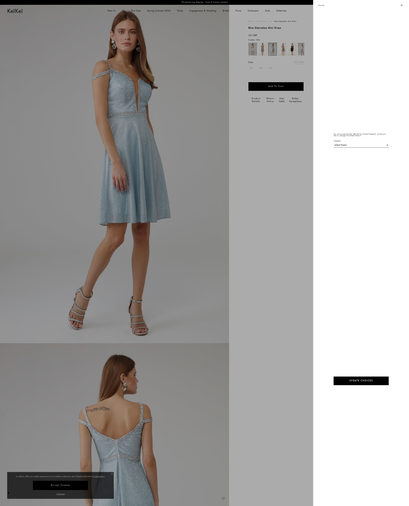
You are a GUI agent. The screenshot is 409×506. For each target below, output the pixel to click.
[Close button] (402, 5)
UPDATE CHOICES (361, 381)
